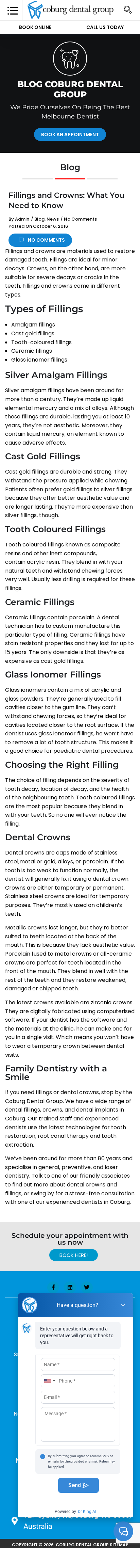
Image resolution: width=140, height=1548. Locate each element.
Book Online (35, 27)
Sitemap (119, 1545)
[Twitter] (87, 1287)
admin (22, 219)
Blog (39, 219)
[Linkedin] (70, 1287)
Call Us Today (105, 27)
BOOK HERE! (73, 1255)
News (53, 219)
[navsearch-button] (128, 10)
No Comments (80, 219)
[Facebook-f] (53, 1287)
